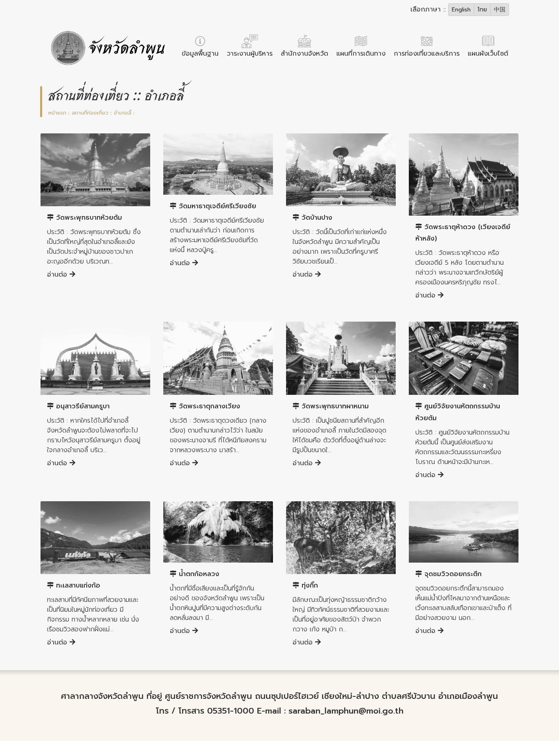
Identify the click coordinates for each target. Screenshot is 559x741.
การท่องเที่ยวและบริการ (427, 54)
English (461, 9)
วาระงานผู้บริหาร (250, 54)
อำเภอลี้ (122, 113)
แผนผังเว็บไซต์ (488, 54)
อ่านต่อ (58, 274)
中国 (499, 9)
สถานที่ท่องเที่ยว (90, 113)
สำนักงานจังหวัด (304, 54)
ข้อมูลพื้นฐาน (200, 54)
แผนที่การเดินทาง (360, 54)
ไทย (482, 9)
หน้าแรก (57, 113)
